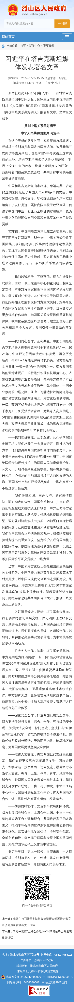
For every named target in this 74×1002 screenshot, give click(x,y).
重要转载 (48, 45)
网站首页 (8, 36)
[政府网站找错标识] (39, 990)
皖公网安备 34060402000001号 (25, 976)
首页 (23, 45)
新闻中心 (34, 45)
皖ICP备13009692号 (60, 976)
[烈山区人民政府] (37, 9)
